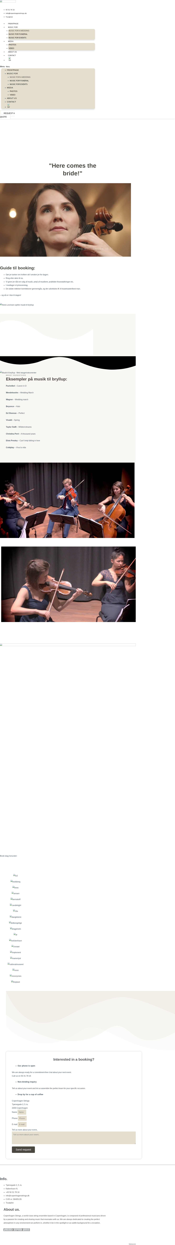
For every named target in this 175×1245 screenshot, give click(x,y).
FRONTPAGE (13, 24)
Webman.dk (132, 1244)
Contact (12, 55)
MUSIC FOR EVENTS (17, 38)
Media (11, 41)
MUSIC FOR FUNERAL (18, 34)
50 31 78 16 (26, 1076)
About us (12, 52)
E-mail (15, 1124)
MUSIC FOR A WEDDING (19, 31)
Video (11, 48)
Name (15, 1112)
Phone (15, 1118)
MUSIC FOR (13, 27)
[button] (47, 66)
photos (12, 45)
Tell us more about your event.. (25, 1130)
